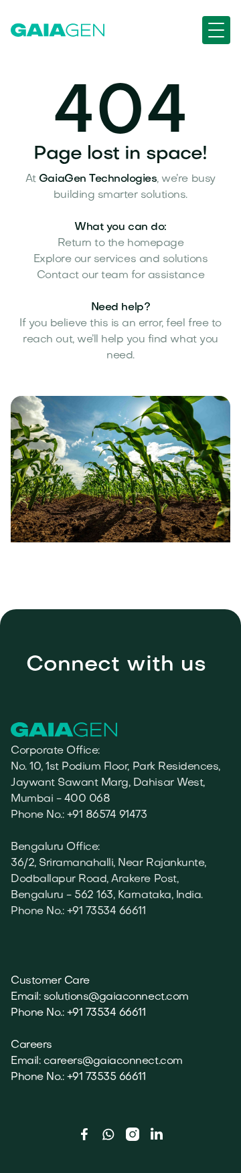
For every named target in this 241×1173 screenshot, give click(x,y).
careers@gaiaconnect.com (113, 1061)
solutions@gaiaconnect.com (116, 997)
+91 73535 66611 (106, 1077)
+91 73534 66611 (106, 1013)
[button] (216, 30)
